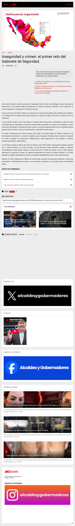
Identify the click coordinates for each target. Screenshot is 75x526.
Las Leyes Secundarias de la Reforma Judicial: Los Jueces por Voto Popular (53, 223)
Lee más (21, 411)
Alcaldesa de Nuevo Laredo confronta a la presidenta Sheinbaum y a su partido (37, 405)
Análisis (10, 52)
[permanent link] (15, 66)
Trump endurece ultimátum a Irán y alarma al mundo (26, 455)
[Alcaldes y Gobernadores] (14, 4)
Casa (3, 52)
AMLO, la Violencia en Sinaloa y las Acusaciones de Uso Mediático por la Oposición (18, 222)
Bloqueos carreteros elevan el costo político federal (26, 430)
